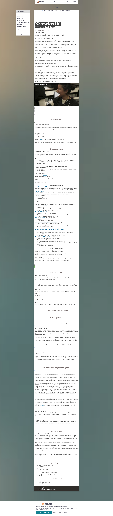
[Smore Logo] (40, 2)
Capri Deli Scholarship (40, 217)
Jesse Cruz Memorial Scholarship (43, 186)
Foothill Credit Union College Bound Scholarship (46, 222)
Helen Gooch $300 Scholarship (42, 211)
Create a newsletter (44, 512)
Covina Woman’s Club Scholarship (43, 206)
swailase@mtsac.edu (45, 181)
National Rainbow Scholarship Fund (43, 236)
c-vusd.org (42, 405)
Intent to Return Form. (51, 68)
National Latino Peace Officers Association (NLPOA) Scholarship (50, 229)
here (40, 139)
